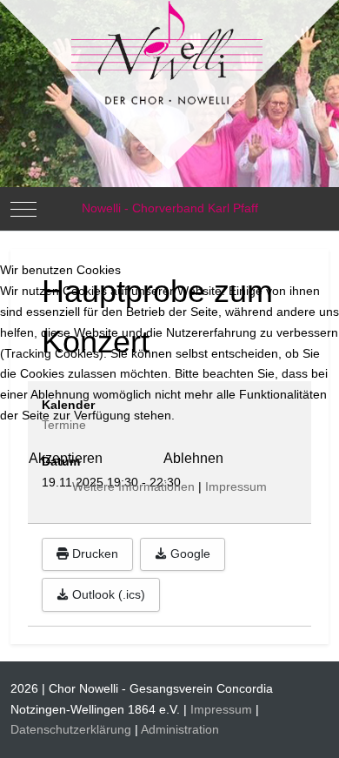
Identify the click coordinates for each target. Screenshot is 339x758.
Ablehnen (193, 458)
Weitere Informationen (133, 486)
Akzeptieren (66, 458)
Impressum (236, 486)
